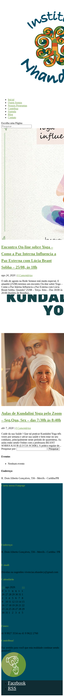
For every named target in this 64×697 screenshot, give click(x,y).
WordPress (38, 694)
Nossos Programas (17, 105)
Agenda (12, 111)
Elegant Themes (16, 694)
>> (23, 587)
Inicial (11, 99)
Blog (10, 114)
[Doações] (13, 676)
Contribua (13, 108)
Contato (12, 117)
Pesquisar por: (8, 448)
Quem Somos (15, 102)
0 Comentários (24, 275)
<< (3, 587)
